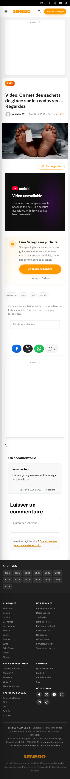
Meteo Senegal (43, 613)
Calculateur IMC (43, 630)
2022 (47, 573)
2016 (47, 579)
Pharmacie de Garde (46, 626)
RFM (5, 702)
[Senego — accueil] (22, 11)
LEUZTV (7, 682)
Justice (6, 617)
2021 (57, 573)
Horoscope (41, 635)
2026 (7, 573)
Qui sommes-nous (45, 668)
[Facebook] (49, 3)
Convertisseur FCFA (45, 608)
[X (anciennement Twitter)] (55, 3)
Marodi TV (8, 673)
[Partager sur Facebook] (16, 349)
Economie (8, 621)
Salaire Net (41, 617)
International (9, 626)
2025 (17, 573)
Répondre (50, 489)
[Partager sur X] (28, 349)
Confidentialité (52, 745)
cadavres (11, 295)
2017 (37, 579)
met (33, 295)
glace (23, 295)
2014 (7, 586)
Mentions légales (31, 745)
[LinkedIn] (39, 702)
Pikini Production (11, 686)
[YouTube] (60, 3)
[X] (47, 694)
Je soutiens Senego (40, 269)
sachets (43, 295)
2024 (27, 573)
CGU (38, 682)
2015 (57, 579)
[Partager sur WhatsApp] (39, 349)
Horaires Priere (43, 621)
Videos (6, 652)
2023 (37, 573)
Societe (6, 613)
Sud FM (6, 711)
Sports (6, 635)
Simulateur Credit (44, 643)
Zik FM (6, 706)
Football (7, 639)
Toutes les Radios (11, 698)
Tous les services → (45, 648)
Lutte (5, 643)
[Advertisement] (35, 48)
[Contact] (41, 3)
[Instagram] (62, 694)
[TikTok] (66, 3)
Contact (40, 673)
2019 (17, 579)
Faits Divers (8, 648)
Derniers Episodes (11, 668)
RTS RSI (7, 715)
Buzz (10, 83)
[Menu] (6, 11)
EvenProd (8, 677)
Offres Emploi (42, 639)
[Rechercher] (39, 11)
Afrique (6, 657)
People (6, 630)
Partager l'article (40, 278)
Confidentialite (43, 677)
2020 (7, 579)
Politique (7, 608)
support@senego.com (53, 742)
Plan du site (15, 745)
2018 (27, 579)
